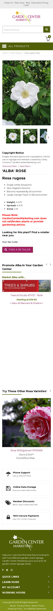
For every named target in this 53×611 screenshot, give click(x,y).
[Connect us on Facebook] (3, 570)
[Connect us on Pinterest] (8, 570)
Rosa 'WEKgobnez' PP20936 (27, 450)
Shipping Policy (15, 608)
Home (4, 53)
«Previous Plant (9, 166)
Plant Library (16, 53)
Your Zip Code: (10, 242)
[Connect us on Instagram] (12, 570)
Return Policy (38, 605)
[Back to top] (50, 605)
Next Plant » (25, 166)
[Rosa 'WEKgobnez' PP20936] (26, 422)
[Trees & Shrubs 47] (26, 286)
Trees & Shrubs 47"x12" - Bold (26, 295)
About (13, 605)
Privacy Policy (23, 605)
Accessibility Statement (35, 608)
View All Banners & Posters (26, 303)
